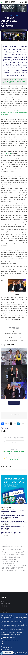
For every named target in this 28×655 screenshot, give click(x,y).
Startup (4, 568)
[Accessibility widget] (1, 653)
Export (4, 553)
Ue (15, 570)
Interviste (4, 557)
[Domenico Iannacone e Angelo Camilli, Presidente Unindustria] (14, 373)
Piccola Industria (7, 562)
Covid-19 (3, 547)
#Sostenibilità (20, 81)
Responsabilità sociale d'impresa (8, 565)
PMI (16, 561)
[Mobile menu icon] (26, 2)
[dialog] (14, 634)
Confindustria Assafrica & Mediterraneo (9, 546)
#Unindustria (7, 83)
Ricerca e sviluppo (20, 565)
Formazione (19, 553)
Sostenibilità (22, 441)
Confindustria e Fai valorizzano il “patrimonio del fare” (12, 533)
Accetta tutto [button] (7, 652)
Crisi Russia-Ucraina (12, 547)
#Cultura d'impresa (18, 79)
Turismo (3, 570)
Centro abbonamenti (5, 603)
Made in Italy (10, 557)
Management (17, 557)
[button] (14, 650)
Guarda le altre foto (14, 403)
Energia (22, 551)
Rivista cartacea (4, 601)
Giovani (3, 554)
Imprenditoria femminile (10, 554)
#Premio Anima (8, 81)
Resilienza (15, 563)
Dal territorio (17, 549)
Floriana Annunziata (15, 414)
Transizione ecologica (20, 568)
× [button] (26, 614)
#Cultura (14, 15)
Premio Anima (7, 153)
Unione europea (21, 570)
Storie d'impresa (10, 568)
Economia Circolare (11, 551)
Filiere (8, 553)
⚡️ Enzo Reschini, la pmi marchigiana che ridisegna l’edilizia (13, 510)
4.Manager (4, 544)
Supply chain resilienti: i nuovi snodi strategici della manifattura (13, 516)
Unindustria (14, 442)
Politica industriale (7, 564)
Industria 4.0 (23, 554)
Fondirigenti (12, 553)
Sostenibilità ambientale (17, 567)
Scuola (3, 567)
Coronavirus (20, 546)
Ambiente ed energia (11, 544)
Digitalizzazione (4, 551)
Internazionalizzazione (20, 556)
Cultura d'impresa (10, 441)
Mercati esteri (7, 559)
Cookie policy (19, 632)
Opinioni (14, 559)
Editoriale (18, 551)
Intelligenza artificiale (7, 556)
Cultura (9, 437)
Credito (7, 547)
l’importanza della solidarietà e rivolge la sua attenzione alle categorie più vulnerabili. (14, 112)
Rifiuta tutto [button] (20, 652)
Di (18, 437)
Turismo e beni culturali (9, 570)
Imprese (18, 554)
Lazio (3, 431)
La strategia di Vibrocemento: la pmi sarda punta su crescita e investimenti (14, 522)
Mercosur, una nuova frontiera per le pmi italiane (13, 527)
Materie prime (23, 557)
